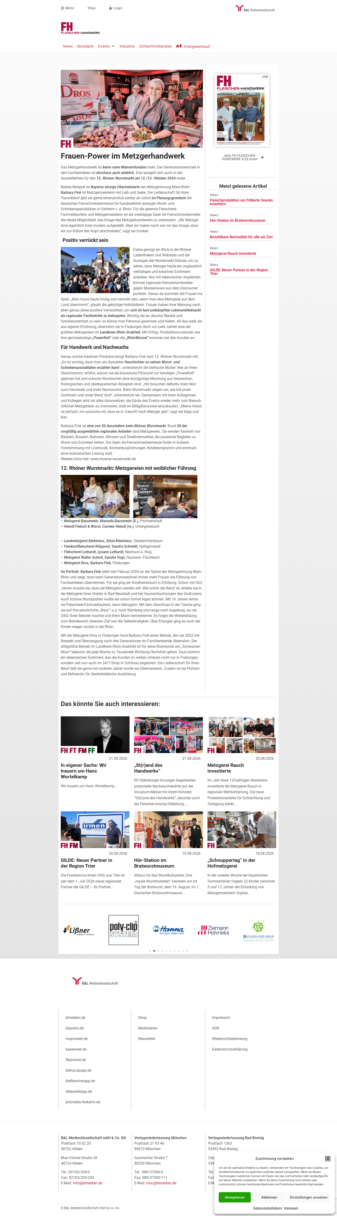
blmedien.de (75, 1017)
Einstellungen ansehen (309, 1197)
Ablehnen (269, 1197)
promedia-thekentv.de (83, 1102)
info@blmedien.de (87, 1183)
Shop (142, 1017)
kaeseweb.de (76, 1049)
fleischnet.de (76, 1060)
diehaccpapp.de (78, 1070)
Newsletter (146, 1039)
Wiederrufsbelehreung (229, 1039)
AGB (215, 1028)
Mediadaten (147, 1028)
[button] (328, 1158)
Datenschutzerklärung (267, 1208)
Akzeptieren (235, 1197)
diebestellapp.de (79, 1091)
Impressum (291, 1208)
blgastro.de (75, 1028)
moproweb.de (77, 1039)
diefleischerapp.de (80, 1081)
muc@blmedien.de (161, 1183)
